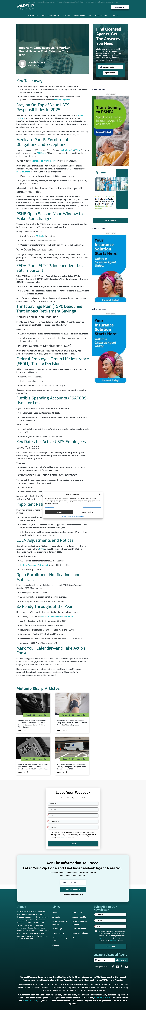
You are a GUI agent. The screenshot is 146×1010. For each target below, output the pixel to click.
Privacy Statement (79, 516)
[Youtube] (126, 966)
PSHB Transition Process (82, 15)
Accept (59, 512)
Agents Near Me (79, 917)
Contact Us (115, 15)
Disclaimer (77, 938)
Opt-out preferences (67, 516)
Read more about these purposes (92, 507)
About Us (56, 917)
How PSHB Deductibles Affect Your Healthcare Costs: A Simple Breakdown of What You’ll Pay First (33, 766)
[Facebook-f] (113, 966)
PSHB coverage (23, 171)
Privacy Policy (58, 933)
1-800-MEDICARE (102, 997)
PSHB (77, 150)
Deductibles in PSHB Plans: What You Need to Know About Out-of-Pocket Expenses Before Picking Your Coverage (32, 723)
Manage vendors (49, 507)
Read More (22, 730)
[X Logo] (122, 966)
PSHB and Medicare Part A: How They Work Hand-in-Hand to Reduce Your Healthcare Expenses (72, 722)
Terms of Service (79, 928)
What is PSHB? (33, 15)
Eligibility (66, 15)
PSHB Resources (101, 15)
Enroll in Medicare (43, 161)
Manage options (87, 512)
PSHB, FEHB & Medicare (50, 15)
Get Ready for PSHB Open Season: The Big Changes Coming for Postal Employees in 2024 (71, 766)
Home (54, 912)
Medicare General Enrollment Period (57, 616)
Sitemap (55, 945)
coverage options (62, 99)
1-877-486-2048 (30, 1000)
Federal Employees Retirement (34, 565)
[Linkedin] (117, 966)
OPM (41, 549)
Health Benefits (67, 150)
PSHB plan (40, 236)
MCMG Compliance (80, 933)
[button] (100, 494)
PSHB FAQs (57, 928)
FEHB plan (41, 153)
